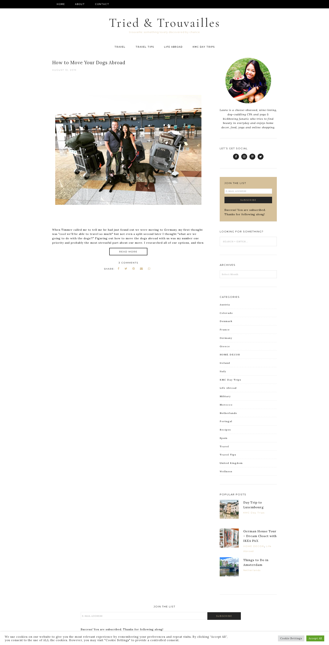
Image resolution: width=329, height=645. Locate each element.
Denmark (226, 321)
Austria (225, 304)
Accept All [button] (315, 638)
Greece (225, 346)
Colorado (226, 313)
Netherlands (228, 413)
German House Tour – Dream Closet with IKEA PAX (260, 536)
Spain (224, 438)
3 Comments (128, 262)
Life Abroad (228, 387)
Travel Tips (228, 454)
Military (225, 396)
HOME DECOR (230, 354)
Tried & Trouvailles (164, 22)
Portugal (226, 421)
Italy (223, 371)
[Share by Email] (141, 268)
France (225, 329)
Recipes (225, 429)
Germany (226, 338)
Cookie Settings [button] (291, 638)
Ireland (225, 362)
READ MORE (128, 251)
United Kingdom (231, 463)
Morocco (226, 404)
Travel (224, 446)
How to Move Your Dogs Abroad (88, 63)
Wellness (226, 471)
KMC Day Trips (230, 379)
